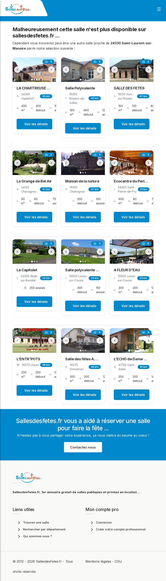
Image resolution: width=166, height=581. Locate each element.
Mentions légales (98, 561)
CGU (118, 561)
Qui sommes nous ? (37, 536)
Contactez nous (83, 447)
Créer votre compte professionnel (121, 529)
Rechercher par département (44, 529)
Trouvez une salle (36, 522)
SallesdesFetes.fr (49, 561)
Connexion (104, 522)
